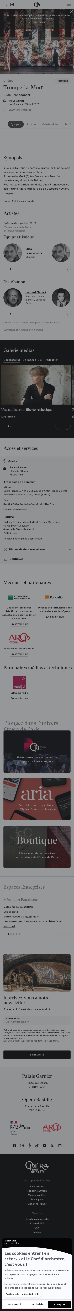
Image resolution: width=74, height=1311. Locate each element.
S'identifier (37, 22)
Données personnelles (37, 1219)
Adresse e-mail (13, 1018)
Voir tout (9, 926)
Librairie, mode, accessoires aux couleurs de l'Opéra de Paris (37, 855)
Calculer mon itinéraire (15, 509)
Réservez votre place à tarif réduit (22, 538)
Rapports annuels (37, 1190)
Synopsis (16, 124)
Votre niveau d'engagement (21, 917)
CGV (37, 1227)
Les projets (10, 912)
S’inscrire (37, 1054)
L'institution (37, 1186)
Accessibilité (37, 1223)
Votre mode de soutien (18, 907)
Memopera (37, 1199)
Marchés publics (37, 1195)
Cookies (37, 1232)
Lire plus (8, 193)
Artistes (31, 124)
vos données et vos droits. (46, 1040)
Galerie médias (50, 124)
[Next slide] (70, 124)
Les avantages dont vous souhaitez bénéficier (32, 921)
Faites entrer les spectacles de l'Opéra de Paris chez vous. (37, 759)
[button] (10, 269)
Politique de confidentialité (21, 1294)
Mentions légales (37, 1203)
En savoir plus (19, 624)
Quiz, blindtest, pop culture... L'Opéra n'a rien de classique (37, 807)
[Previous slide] (61, 269)
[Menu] (69, 4)
